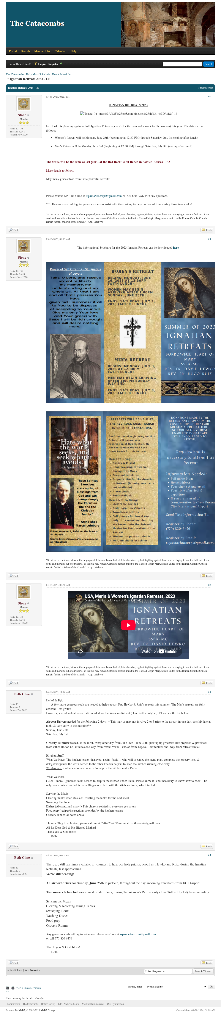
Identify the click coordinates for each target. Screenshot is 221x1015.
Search (25, 51)
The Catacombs (15, 74)
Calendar (60, 51)
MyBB (22, 1010)
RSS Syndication (115, 1003)
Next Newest (31, 970)
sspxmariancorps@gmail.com (104, 196)
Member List (42, 51)
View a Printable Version (28, 987)
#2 (209, 239)
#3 (209, 584)
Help (73, 51)
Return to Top (48, 1003)
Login (42, 64)
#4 (209, 692)
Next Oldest (15, 970)
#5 (209, 855)
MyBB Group (48, 1010)
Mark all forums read (93, 1003)
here (176, 247)
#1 (209, 96)
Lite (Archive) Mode (68, 1003)
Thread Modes (205, 87)
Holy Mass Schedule (38, 74)
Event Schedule (61, 74)
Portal (13, 51)
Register (53, 64)
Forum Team (13, 1003)
